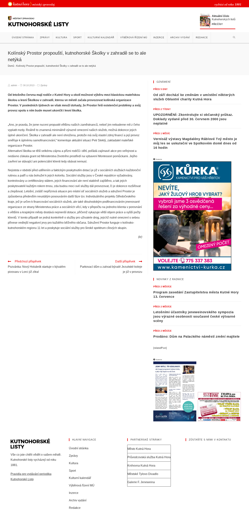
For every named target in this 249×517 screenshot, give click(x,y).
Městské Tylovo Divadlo (142, 473)
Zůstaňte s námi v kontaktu (210, 439)
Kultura (73, 463)
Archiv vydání (77, 500)
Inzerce (73, 492)
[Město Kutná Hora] (31, 3)
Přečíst (217, 24)
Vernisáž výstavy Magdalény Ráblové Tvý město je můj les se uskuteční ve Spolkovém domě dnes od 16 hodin (195, 143)
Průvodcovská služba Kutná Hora (149, 457)
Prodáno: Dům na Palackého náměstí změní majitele (196, 336)
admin (14, 85)
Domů (11, 65)
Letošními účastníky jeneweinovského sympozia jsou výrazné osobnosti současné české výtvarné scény (194, 316)
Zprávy (43, 85)
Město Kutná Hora (139, 448)
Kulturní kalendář (80, 477)
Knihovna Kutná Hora (141, 465)
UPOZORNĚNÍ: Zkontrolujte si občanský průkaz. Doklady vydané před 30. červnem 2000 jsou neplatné (193, 119)
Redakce (75, 507)
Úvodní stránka (78, 448)
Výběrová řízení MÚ (81, 485)
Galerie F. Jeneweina (141, 482)
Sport (72, 470)
